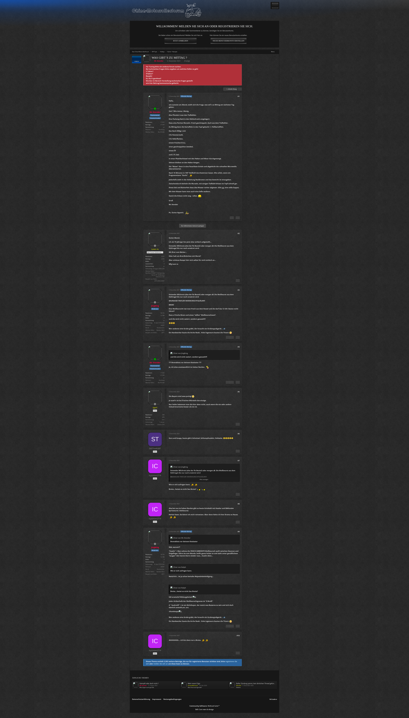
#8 (239, 504)
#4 (239, 347)
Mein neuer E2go (194, 683)
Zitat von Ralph (180, 567)
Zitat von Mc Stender (182, 538)
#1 (239, 96)
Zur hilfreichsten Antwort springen (192, 226)
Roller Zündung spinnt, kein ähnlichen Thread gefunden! (256, 683)
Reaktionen (148, 122)
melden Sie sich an (160, 664)
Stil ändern (273, 699)
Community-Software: (204, 706)
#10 (238, 635)
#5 (239, 392)
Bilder (147, 261)
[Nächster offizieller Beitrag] (232, 217)
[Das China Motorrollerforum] (166, 10)
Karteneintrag (149, 127)
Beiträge (148, 125)
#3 (239, 290)
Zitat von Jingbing (181, 353)
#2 (239, 233)
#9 (239, 531)
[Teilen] (240, 89)
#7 (239, 461)
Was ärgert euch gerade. (147, 687)
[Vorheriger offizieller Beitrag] (228, 337)
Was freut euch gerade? (195, 687)
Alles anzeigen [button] (204, 479)
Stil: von (204, 709)
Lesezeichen (149, 264)
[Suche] (275, 5)
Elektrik (238, 687)
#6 (239, 434)
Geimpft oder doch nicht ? (149, 683)
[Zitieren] (238, 217)
